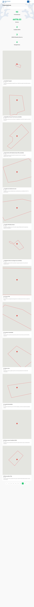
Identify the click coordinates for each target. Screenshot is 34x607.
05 (18, 483)
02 (11, 483)
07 (22, 483)
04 (15, 483)
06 (20, 483)
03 (13, 483)
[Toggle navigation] (30, 1)
